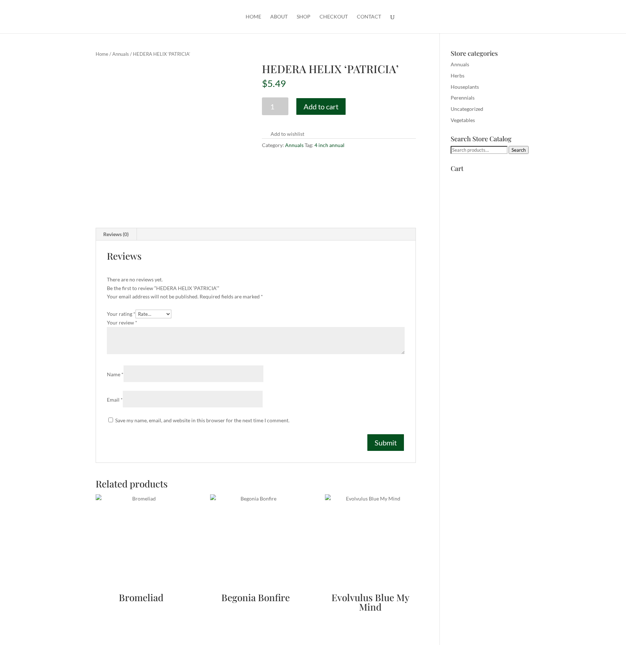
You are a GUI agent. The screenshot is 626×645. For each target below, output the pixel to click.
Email (115, 400)
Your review (122, 322)
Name (115, 374)
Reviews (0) (116, 234)
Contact (369, 17)
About (279, 17)
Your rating (121, 314)
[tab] (116, 234)
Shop (303, 17)
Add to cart (321, 106)
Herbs (457, 75)
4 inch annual (329, 145)
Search (519, 150)
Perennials (463, 98)
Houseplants (465, 87)
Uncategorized (467, 109)
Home (253, 17)
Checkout (334, 17)
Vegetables (463, 120)
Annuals (120, 54)
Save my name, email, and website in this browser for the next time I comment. (202, 420)
